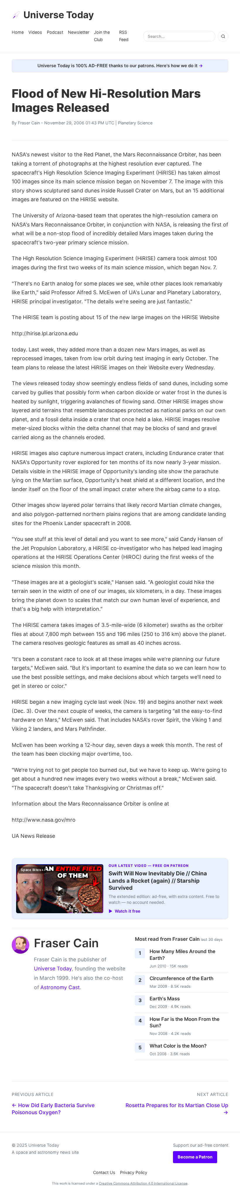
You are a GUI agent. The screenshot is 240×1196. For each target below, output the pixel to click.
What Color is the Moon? (178, 1046)
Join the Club (102, 36)
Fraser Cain (29, 122)
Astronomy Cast (60, 987)
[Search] (223, 36)
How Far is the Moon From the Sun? (185, 1022)
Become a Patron (195, 1156)
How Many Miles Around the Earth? (182, 954)
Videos (35, 32)
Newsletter (78, 32)
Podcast (55, 32)
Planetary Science (135, 122)
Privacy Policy (133, 1172)
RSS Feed (123, 36)
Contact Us (104, 1172)
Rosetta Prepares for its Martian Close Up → (177, 1109)
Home (18, 32)
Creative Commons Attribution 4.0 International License (143, 1183)
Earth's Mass (165, 999)
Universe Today (58, 15)
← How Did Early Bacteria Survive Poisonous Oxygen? (53, 1109)
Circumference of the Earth (181, 978)
